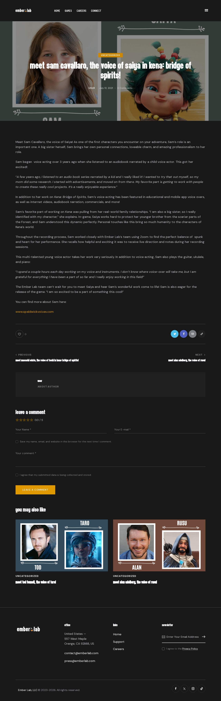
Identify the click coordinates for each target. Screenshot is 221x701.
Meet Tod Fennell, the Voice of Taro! (36, 582)
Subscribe (202, 636)
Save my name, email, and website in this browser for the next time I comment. (66, 441)
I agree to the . (182, 648)
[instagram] (193, 689)
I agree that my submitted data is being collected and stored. (56, 474)
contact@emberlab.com (81, 653)
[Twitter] (175, 334)
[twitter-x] (184, 689)
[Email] (192, 334)
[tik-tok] (201, 689)
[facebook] (176, 689)
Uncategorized (110, 55)
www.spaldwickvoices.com (35, 312)
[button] (21, 334)
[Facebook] (184, 334)
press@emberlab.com (79, 661)
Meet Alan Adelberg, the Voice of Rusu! (135, 582)
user (40, 381)
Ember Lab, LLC (27, 690)
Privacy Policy (190, 648)
